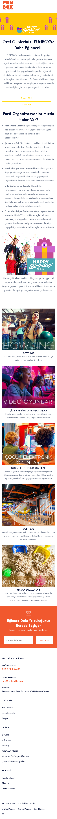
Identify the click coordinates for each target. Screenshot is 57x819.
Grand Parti (26, 104)
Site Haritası (39, 808)
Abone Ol (44, 640)
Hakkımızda (7, 707)
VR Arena (6, 740)
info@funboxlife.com (12, 681)
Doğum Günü (26, 98)
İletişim (5, 718)
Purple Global (8, 778)
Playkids (5, 783)
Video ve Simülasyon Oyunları (15, 756)
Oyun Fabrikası (8, 788)
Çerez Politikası (25, 808)
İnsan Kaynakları (9, 713)
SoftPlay (5, 745)
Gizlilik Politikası (9, 808)
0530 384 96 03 (11, 669)
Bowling (5, 734)
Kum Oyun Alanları (10, 750)
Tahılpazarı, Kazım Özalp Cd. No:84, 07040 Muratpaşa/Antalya (25, 691)
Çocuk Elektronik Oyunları (13, 761)
